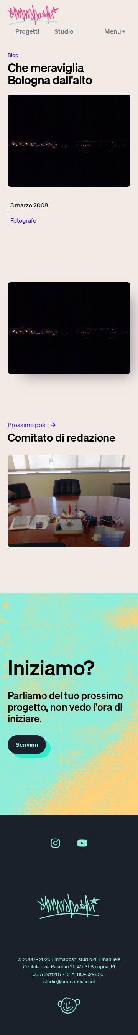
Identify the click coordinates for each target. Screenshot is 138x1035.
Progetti (27, 31)
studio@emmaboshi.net (69, 981)
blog (13, 55)
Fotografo (23, 220)
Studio (64, 31)
